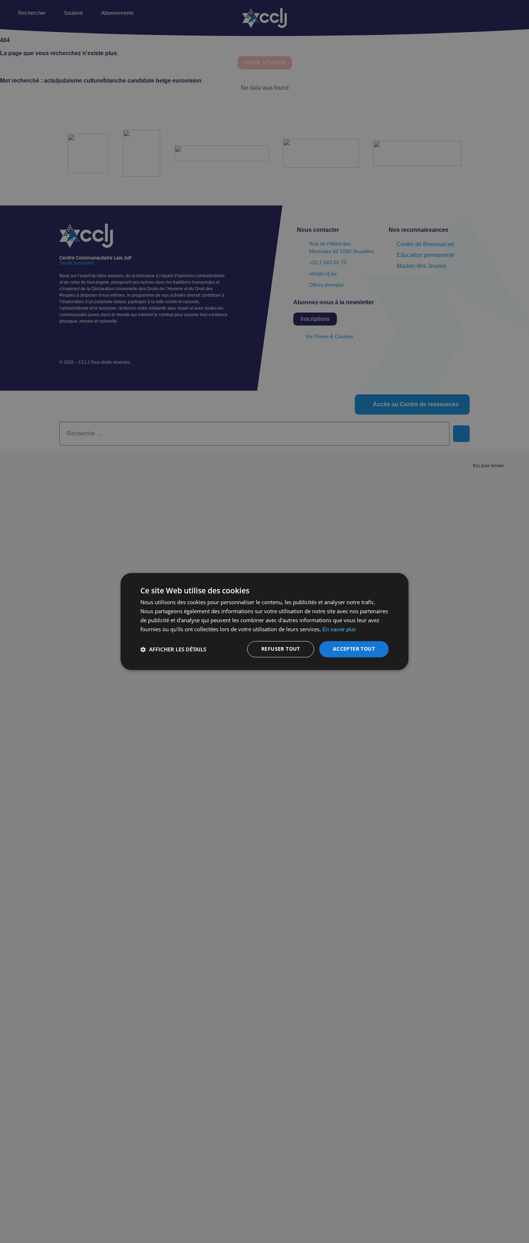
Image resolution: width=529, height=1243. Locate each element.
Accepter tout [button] (354, 649)
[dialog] (264, 621)
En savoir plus (339, 629)
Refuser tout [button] (280, 649)
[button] (173, 649)
